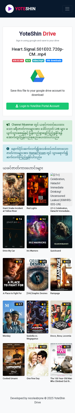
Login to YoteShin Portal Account (39, 106)
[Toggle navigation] (67, 8)
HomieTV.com (37, 153)
